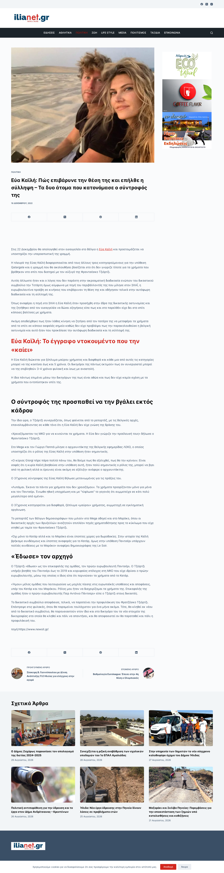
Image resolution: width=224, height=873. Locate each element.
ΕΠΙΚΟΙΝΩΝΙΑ (172, 32)
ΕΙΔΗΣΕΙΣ (49, 32)
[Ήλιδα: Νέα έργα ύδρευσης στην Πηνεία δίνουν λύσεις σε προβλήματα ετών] (112, 785)
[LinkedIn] (136, 217)
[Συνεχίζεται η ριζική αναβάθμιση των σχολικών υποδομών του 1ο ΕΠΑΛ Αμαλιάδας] (112, 728)
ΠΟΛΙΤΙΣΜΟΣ (138, 32)
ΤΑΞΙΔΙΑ (155, 32)
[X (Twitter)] (206, 4)
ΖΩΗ (94, 32)
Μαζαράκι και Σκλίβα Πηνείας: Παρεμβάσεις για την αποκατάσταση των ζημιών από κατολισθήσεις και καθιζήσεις (180, 811)
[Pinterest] (101, 217)
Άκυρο (184, 866)
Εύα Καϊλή (105, 249)
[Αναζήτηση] (211, 33)
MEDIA (122, 32)
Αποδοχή (168, 866)
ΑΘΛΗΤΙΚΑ (65, 32)
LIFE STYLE (107, 32)
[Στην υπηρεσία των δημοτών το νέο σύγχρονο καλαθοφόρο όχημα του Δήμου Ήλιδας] (181, 728)
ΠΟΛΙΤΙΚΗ (82, 32)
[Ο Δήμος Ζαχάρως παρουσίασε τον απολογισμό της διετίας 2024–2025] (43, 728)
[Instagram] (211, 4)
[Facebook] (202, 4)
